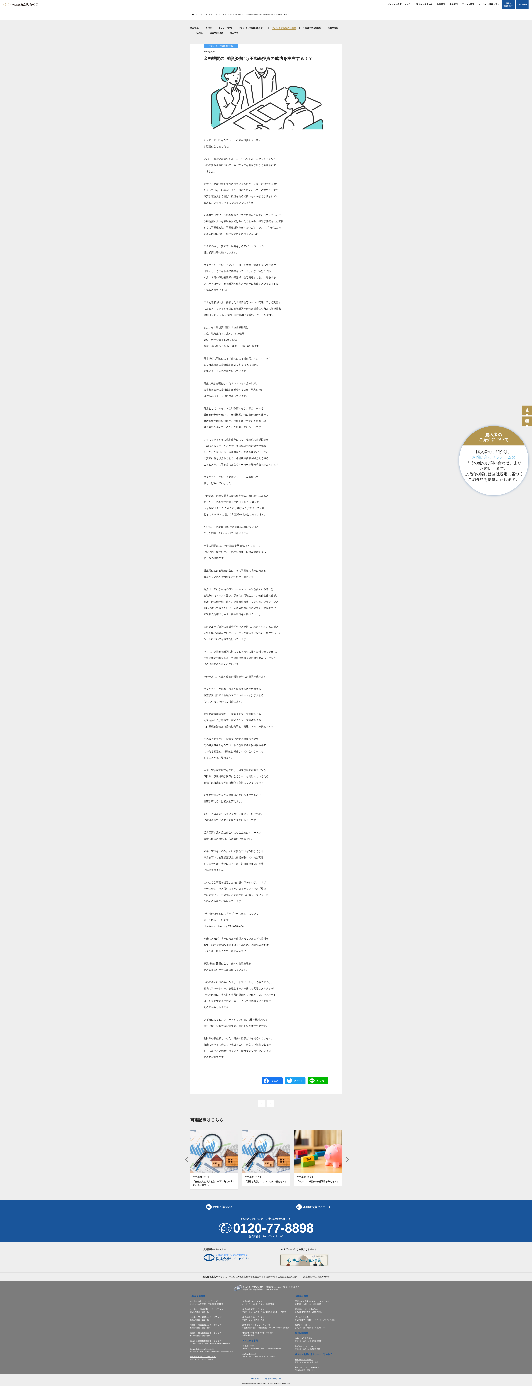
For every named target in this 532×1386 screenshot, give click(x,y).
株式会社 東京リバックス (253, 1309)
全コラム (194, 28)
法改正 (199, 33)
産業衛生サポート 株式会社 (307, 1309)
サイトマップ (256, 1379)
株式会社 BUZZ (249, 1354)
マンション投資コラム (489, 4)
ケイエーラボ (248, 1346)
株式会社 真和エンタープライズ (204, 1301)
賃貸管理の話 (216, 33)
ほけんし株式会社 (302, 1317)
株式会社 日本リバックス (253, 1317)
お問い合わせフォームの (494, 457)
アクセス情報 (468, 4)
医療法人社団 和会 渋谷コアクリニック (312, 1301)
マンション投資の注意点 (231, 14)
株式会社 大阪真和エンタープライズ (205, 1341)
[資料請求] (527, 421)
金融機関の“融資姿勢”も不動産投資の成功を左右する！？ (267, 14)
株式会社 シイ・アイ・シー (202, 1349)
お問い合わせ (522, 5)
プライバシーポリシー (272, 1379)
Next (347, 1159)
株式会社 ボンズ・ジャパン (307, 1367)
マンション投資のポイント (252, 28)
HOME (192, 14)
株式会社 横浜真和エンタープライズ (205, 1333)
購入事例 (234, 33)
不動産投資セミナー (509, 4)
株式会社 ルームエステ (252, 1301)
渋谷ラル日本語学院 (303, 1338)
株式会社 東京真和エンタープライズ (205, 1325)
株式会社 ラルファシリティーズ (256, 1325)
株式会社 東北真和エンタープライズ (205, 1317)
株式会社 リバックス (304, 1359)
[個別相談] (527, 410)
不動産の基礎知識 (312, 28)
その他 (208, 28)
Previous (187, 1159)
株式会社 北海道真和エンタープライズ (206, 1309)
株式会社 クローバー (304, 1325)
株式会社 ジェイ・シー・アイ (203, 1357)
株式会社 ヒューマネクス (306, 1346)
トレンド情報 (225, 28)
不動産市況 (332, 28)
